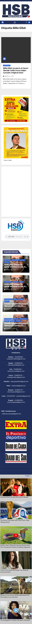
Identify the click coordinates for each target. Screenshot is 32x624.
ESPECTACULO (6, 65)
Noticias (7, 262)
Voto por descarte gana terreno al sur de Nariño (15, 266)
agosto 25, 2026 (11, 269)
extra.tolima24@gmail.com (16, 365)
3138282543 (18, 363)
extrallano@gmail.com (23, 396)
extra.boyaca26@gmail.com (16, 392)
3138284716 (18, 375)
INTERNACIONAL (15, 260)
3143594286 (19, 357)
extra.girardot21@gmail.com (19, 381)
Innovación (7, 260)
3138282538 (19, 400)
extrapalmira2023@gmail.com (16, 359)
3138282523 (17, 369)
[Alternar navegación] (15, 22)
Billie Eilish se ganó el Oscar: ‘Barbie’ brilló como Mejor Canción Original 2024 (15, 70)
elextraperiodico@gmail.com (16, 377)
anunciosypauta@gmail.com (16, 402)
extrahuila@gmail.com (18, 385)
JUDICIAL (15, 299)
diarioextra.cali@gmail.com (16, 371)
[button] (26, 22)
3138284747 (19, 390)
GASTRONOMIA (8, 318)
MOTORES (22, 260)
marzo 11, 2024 (9, 76)
